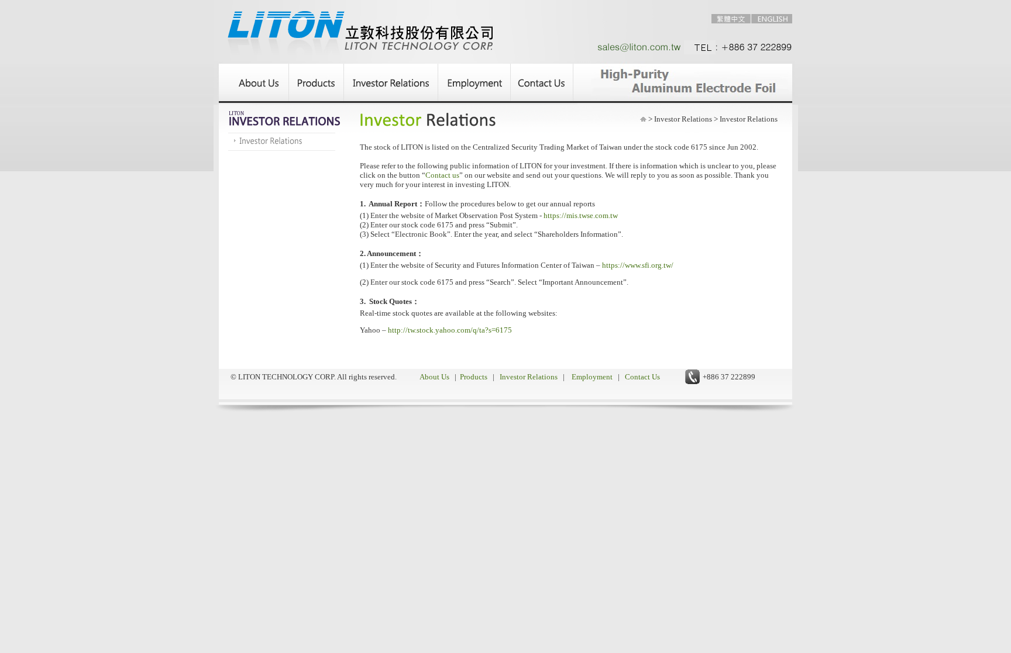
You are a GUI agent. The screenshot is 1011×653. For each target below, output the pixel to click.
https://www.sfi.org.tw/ (637, 265)
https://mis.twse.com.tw (581, 215)
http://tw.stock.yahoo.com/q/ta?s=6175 (450, 330)
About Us (435, 376)
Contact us (442, 175)
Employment (592, 376)
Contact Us (641, 376)
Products (473, 376)
